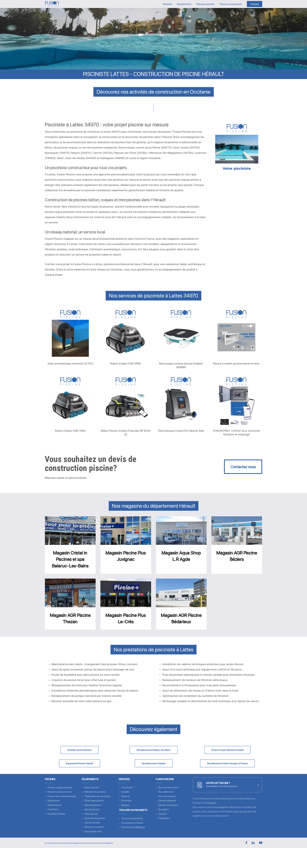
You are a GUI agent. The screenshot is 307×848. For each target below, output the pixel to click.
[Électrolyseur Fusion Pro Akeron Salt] (180, 400)
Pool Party (52, 809)
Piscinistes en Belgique (133, 827)
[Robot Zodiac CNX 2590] (125, 333)
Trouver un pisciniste (132, 818)
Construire (126, 787)
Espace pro (164, 818)
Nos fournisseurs (167, 796)
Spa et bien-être (93, 831)
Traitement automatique (97, 796)
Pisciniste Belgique (105, 843)
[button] (243, 467)
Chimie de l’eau (92, 822)
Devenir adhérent (167, 800)
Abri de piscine (92, 809)
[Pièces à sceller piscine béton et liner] (236, 333)
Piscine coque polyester (59, 787)
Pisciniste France (88, 843)
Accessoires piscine (94, 818)
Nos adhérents (166, 791)
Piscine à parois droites (59, 791)
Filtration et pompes (95, 791)
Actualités (163, 809)
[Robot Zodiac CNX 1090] (70, 400)
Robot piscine (91, 787)
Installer (125, 791)
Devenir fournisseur (168, 805)
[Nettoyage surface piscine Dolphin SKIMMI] (180, 333)
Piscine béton (54, 805)
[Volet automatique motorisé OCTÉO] (70, 333)
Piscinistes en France (132, 822)
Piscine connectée (94, 827)
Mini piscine (53, 800)
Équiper (125, 805)
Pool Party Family (56, 813)
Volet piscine (91, 813)
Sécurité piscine (92, 805)
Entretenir (126, 800)
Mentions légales (72, 843)
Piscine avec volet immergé (61, 796)
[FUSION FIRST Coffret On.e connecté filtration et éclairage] (236, 400)
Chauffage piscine (94, 800)
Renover (125, 796)
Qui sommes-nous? (168, 787)
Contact (162, 813)
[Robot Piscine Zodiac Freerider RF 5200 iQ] (125, 400)
